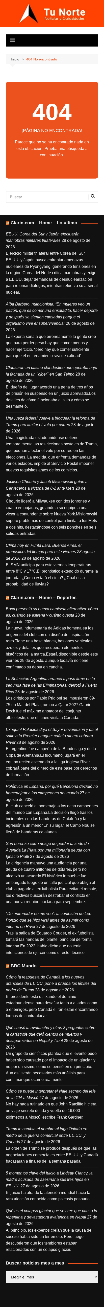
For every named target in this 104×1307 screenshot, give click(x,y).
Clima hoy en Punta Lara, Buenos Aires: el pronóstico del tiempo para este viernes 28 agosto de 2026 (50, 551)
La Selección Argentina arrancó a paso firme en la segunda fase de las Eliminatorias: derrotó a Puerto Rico (51, 685)
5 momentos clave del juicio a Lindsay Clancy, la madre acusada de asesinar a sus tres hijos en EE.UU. (49, 1179)
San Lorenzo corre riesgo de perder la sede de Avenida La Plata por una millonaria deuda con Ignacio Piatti (48, 850)
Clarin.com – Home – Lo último (44, 222)
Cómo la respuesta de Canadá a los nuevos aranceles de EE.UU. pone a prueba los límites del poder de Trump (51, 983)
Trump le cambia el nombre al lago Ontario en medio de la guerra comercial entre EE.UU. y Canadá (46, 1135)
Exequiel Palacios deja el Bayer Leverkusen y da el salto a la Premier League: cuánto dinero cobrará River (52, 736)
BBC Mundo (24, 965)
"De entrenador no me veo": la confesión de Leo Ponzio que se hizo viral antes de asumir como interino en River (48, 920)
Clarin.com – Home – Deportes (43, 597)
